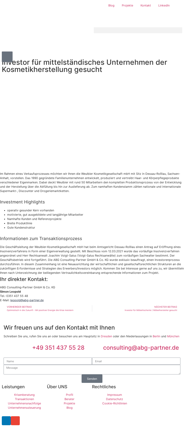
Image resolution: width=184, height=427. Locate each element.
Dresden (106, 336)
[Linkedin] (6, 420)
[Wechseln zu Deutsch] (177, 5)
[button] (138, 30)
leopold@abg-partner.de (27, 300)
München (173, 336)
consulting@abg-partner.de (141, 347)
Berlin (156, 336)
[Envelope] (15, 420)
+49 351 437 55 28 (58, 347)
